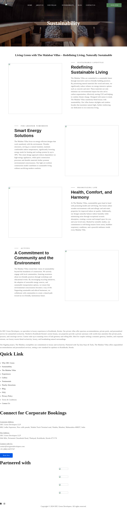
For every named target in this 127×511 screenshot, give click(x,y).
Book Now (114, 5)
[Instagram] (4, 503)
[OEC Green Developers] (14, 5)
